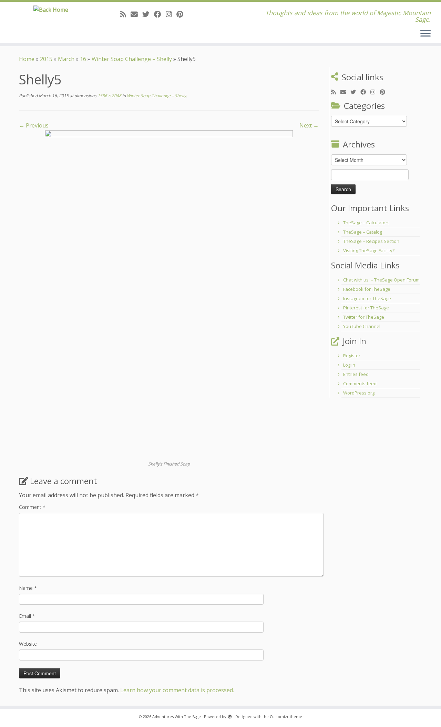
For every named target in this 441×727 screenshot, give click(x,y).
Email (27, 616)
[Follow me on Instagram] (171, 14)
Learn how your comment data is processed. (177, 690)
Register (351, 355)
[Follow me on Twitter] (148, 14)
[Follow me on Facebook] (160, 14)
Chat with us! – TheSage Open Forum (381, 280)
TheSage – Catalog (362, 232)
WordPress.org (359, 393)
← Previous (34, 125)
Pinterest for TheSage (366, 308)
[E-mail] (136, 14)
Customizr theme (286, 716)
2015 (46, 59)
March (66, 59)
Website (28, 644)
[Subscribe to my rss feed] (125, 14)
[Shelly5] (169, 295)
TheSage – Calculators (366, 222)
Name (28, 588)
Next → (309, 125)
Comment (32, 507)
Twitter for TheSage (363, 317)
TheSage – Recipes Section (371, 241)
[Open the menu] (425, 34)
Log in (349, 365)
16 (83, 59)
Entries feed (356, 374)
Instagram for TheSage (367, 298)
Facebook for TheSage (366, 289)
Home (26, 59)
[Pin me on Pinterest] (182, 14)
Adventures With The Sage (176, 716)
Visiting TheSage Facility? (368, 250)
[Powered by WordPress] (229, 715)
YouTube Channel (361, 326)
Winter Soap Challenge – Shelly (132, 59)
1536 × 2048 (108, 96)
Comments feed (360, 383)
